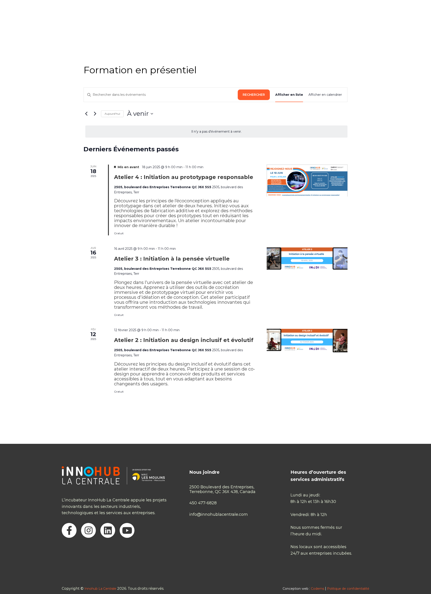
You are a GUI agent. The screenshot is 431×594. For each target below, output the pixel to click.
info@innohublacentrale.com (218, 514)
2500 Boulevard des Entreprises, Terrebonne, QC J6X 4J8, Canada (222, 489)
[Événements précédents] (86, 113)
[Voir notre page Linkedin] (107, 530)
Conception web (295, 589)
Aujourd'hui (112, 113)
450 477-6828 (203, 503)
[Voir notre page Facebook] (69, 530)
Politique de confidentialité (348, 589)
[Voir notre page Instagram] (88, 530)
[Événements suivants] (95, 113)
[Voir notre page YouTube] (127, 530)
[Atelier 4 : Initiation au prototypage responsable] (307, 181)
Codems (317, 589)
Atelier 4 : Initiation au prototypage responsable (183, 177)
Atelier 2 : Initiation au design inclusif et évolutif (183, 340)
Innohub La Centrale (100, 589)
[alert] (216, 131)
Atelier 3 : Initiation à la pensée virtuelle (172, 258)
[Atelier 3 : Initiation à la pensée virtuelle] (307, 258)
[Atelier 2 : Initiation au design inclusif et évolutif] (307, 340)
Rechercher (254, 95)
